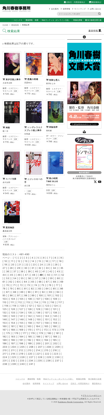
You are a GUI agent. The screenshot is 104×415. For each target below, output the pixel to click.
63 (18, 281)
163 (29, 326)
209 (57, 347)
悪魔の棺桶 (32, 79)
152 (55, 319)
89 (21, 292)
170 (30, 329)
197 (13, 343)
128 (30, 309)
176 (16, 333)
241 (31, 364)
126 (13, 309)
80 (18, 288)
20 (12, 264)
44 (4, 275)
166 (55, 326)
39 (29, 271)
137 (47, 312)
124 (56, 305)
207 (40, 347)
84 (47, 288)
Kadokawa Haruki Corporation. (71, 402)
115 (44, 302)
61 (4, 281)
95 (4, 295)
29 (18, 268)
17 (53, 261)
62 (10, 281)
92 (43, 292)
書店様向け (96, 2)
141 (21, 316)
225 (13, 357)
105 (21, 299)
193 (38, 340)
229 (48, 357)
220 (30, 353)
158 (47, 323)
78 (4, 288)
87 (7, 292)
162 (21, 326)
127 (21, 309)
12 (19, 261)
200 (38, 343)
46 (19, 275)
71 (14, 285)
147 (13, 319)
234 (31, 360)
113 (28, 302)
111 (12, 302)
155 (21, 323)
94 (58, 292)
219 (21, 353)
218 (13, 353)
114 (36, 302)
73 (28, 285)
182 (5, 336)
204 (13, 347)
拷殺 (8, 127)
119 (14, 305)
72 (21, 285)
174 (62, 329)
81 (25, 288)
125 (5, 309)
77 (57, 285)
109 (55, 299)
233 (22, 360)
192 (29, 340)
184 (21, 336)
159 (55, 323)
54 (14, 278)
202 (55, 343)
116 (52, 302)
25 (48, 264)
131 (55, 309)
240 (22, 364)
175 (8, 333)
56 (29, 278)
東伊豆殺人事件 (13, 79)
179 (41, 333)
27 (4, 268)
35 (61, 268)
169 (21, 329)
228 (40, 357)
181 (57, 333)
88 (14, 292)
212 (21, 350)
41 (43, 271)
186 (38, 336)
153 (5, 323)
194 (46, 340)
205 (22, 347)
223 (56, 353)
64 (25, 281)
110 (4, 302)
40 (36, 271)
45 (11, 275)
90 (29, 292)
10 (5, 261)
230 (57, 357)
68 (54, 281)
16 (46, 261)
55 (22, 278)
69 (61, 281)
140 (13, 316)
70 (7, 285)
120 (22, 305)
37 (14, 271)
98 (25, 295)
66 (40, 281)
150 (39, 319)
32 (39, 268)
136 (38, 312)
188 (55, 336)
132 (5, 312)
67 (47, 281)
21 (19, 264)
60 (58, 278)
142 (30, 316)
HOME (5, 25)
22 (26, 264)
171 (38, 329)
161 (13, 326)
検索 (36, 20)
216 (55, 350)
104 (13, 299)
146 (5, 319)
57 (36, 278)
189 (5, 340)
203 (5, 347)
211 (13, 350)
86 (61, 288)
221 (38, 353)
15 (39, 261)
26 (56, 264)
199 (30, 343)
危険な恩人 (54, 80)
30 (25, 268)
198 (21, 343)
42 (51, 271)
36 (7, 271)
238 (5, 364)
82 (32, 288)
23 (34, 264)
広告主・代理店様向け (75, 2)
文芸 (48, 190)
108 (47, 299)
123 (47, 305)
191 (21, 340)
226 (22, 357)
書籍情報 (29, 20)
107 (38, 299)
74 (35, 285)
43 (58, 271)
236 (48, 360)
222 (47, 353)
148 (21, 319)
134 (21, 312)
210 (5, 350)
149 (30, 319)
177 (25, 333)
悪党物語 (10, 227)
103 (5, 299)
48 (33, 275)
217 (5, 353)
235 (39, 360)
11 (12, 261)
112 (20, 302)
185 (30, 336)
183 (13, 336)
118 (6, 305)
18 (60, 261)
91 (36, 292)
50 (48, 275)
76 (49, 285)
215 (46, 350)
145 (55, 316)
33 (47, 268)
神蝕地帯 (53, 127)
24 (41, 264)
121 (30, 305)
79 (11, 288)
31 (32, 268)
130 (46, 309)
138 (55, 312)
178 (33, 333)
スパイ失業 (11, 179)
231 (5, 360)
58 (43, 278)
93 (50, 292)
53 (7, 278)
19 (5, 264)
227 (31, 357)
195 (55, 340)
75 (42, 285)
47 (26, 275)
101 (49, 295)
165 (46, 326)
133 (13, 312)
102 (57, 295)
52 (62, 275)
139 (5, 316)
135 (30, 312)
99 (32, 295)
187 (47, 336)
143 (38, 316)
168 (13, 329)
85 (54, 288)
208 (48, 347)
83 (39, 288)
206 (31, 347)
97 (18, 295)
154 (13, 323)
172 (46, 329)
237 (57, 360)
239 (13, 364)
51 (55, 275)
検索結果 (13, 31)
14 (32, 261)
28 (11, 268)
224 (5, 357)
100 (41, 295)
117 (60, 302)
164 (38, 326)
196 (5, 343)
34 (54, 268)
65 (32, 281)
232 (13, 360)
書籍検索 (15, 25)
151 (47, 319)
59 (51, 278)
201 (47, 343)
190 (13, 340)
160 (5, 326)
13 (26, 261)
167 (5, 329)
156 (30, 323)
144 (47, 316)
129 (38, 309)
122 (39, 305)
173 (54, 329)
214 (38, 350)
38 (21, 271)
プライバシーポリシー (92, 395)
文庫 (15, 91)
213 (29, 350)
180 (49, 333)
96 (11, 295)
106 (30, 299)
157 (38, 323)
